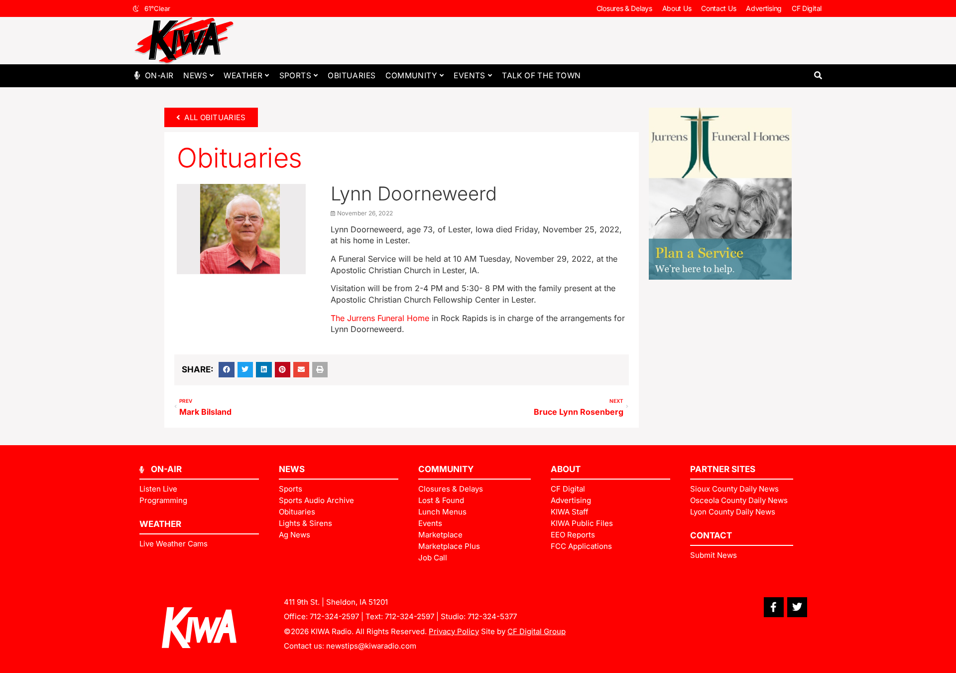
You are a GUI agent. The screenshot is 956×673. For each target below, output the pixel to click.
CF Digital (807, 8)
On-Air (159, 75)
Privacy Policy (454, 631)
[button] (818, 75)
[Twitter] (797, 607)
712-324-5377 (492, 616)
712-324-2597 (334, 616)
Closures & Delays (624, 8)
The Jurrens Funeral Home (381, 318)
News (195, 75)
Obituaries (351, 75)
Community (411, 75)
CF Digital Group (536, 631)
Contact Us (718, 8)
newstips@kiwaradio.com (371, 646)
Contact (711, 535)
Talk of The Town (541, 75)
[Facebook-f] (774, 607)
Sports (295, 75)
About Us (677, 8)
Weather (243, 75)
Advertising (764, 8)
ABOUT (566, 469)
